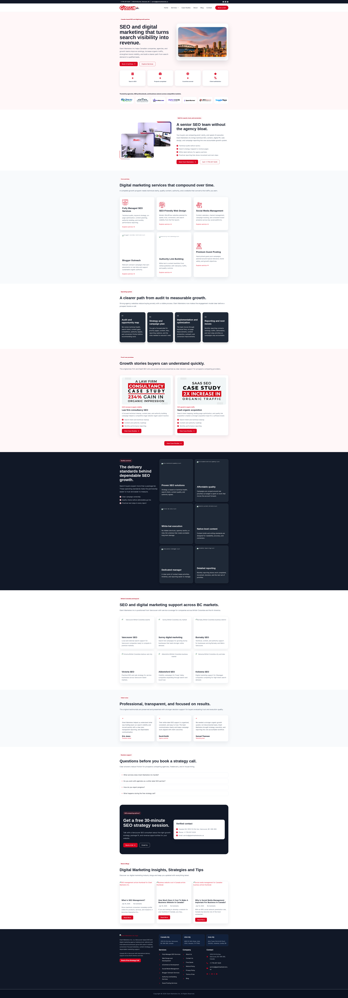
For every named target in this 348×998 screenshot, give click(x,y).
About (195, 8)
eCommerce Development (170, 965)
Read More (127, 917)
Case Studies (186, 8)
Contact (209, 8)
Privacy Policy (190, 970)
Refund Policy (190, 966)
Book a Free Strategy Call (130, 960)
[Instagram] (227, 2)
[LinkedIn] (225, 2)
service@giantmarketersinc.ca (160, 1)
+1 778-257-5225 (125, 1)
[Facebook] (223, 2)
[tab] (174, 775)
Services (174, 8)
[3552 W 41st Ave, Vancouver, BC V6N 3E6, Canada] (217, 956)
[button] (178, 7)
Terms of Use (190, 974)
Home (166, 8)
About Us (189, 954)
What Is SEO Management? (133, 900)
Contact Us (189, 958)
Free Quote (189, 962)
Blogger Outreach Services (170, 973)
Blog (202, 8)
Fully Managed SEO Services (171, 954)
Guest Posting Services (169, 983)
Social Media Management (170, 969)
